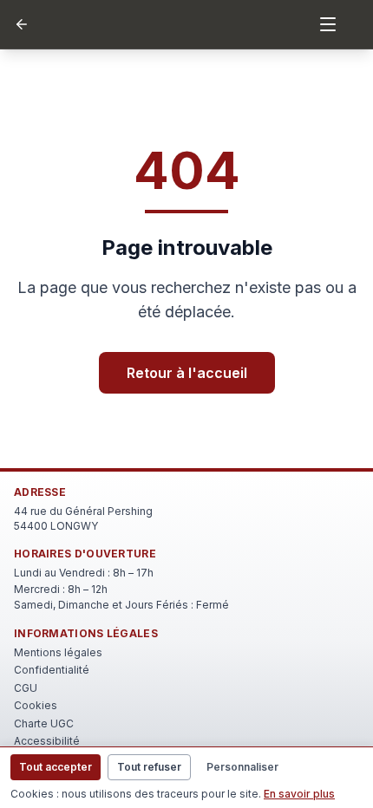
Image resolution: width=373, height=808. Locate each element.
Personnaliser (242, 766)
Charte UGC (44, 723)
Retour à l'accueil (187, 372)
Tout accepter (55, 766)
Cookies (35, 705)
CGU (25, 687)
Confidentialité (51, 669)
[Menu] (328, 24)
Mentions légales (58, 652)
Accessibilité (47, 740)
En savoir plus (299, 793)
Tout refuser (149, 766)
